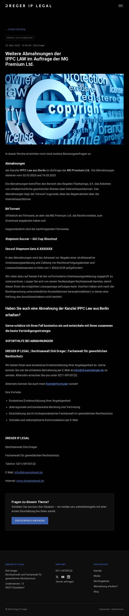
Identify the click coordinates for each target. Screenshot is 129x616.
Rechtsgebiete (101, 581)
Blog (96, 591)
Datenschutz (118, 609)
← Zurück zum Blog (15, 29)
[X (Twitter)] (57, 576)
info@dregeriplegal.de (28, 472)
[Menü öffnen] (121, 6)
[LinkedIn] (68, 576)
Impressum (104, 609)
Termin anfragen (65, 581)
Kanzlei (98, 570)
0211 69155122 (64, 570)
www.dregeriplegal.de (30, 480)
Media (97, 576)
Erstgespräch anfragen (30, 520)
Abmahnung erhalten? (106, 586)
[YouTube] (62, 576)
